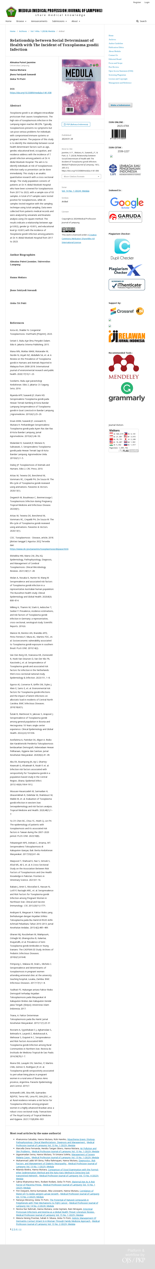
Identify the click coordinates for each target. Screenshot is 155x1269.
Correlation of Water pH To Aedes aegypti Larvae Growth (54, 1192)
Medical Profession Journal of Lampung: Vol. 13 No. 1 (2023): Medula (55, 1144)
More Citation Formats (74, 176)
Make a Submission (120, 105)
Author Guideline (116, 43)
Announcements (39, 21)
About (75, 21)
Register (137, 2)
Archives (23, 31)
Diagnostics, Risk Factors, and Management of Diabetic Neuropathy (55, 1162)
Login (147, 2)
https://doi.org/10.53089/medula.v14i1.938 (30, 92)
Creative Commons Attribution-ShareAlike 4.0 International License (79, 238)
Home (8, 21)
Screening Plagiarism (117, 75)
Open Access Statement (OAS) (121, 71)
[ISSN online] (118, 139)
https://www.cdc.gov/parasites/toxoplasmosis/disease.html (39, 548)
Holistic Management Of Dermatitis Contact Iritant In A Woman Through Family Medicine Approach (56, 1220)
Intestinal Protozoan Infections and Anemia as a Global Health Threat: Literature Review (55, 1210)
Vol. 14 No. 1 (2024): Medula (43, 31)
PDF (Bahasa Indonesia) (77, 124)
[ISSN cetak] (111, 158)
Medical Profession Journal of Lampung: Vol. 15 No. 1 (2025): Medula (49, 1215)
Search (143, 21)
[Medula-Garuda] (125, 222)
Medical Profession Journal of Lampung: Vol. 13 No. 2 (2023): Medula (58, 1223)
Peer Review (114, 67)
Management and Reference (120, 83)
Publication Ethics (116, 47)
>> (20, 1229)
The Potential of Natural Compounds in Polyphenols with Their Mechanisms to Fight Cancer (52, 1201)
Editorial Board (115, 59)
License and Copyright (118, 79)
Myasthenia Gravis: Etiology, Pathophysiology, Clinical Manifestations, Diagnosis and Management (55, 1141)
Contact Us (113, 55)
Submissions (58, 21)
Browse (20, 21)
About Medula (115, 51)
